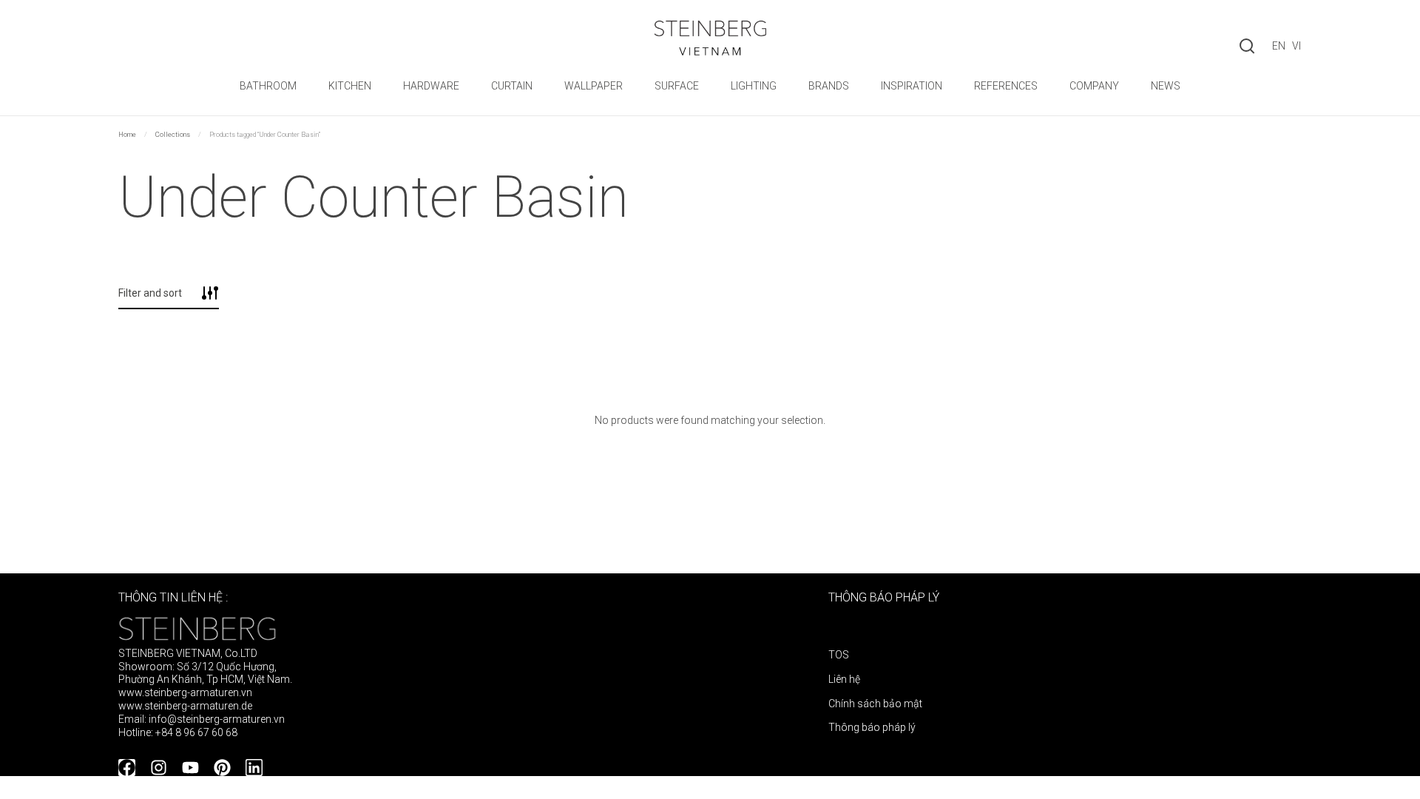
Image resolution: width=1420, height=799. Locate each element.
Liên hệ (844, 679)
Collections (172, 134)
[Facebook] (126, 767)
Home (127, 134)
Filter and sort (150, 293)
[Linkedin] (254, 767)
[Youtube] (190, 767)
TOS (838, 655)
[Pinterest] (222, 767)
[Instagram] (158, 767)
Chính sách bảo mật (875, 703)
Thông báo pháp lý (872, 727)
